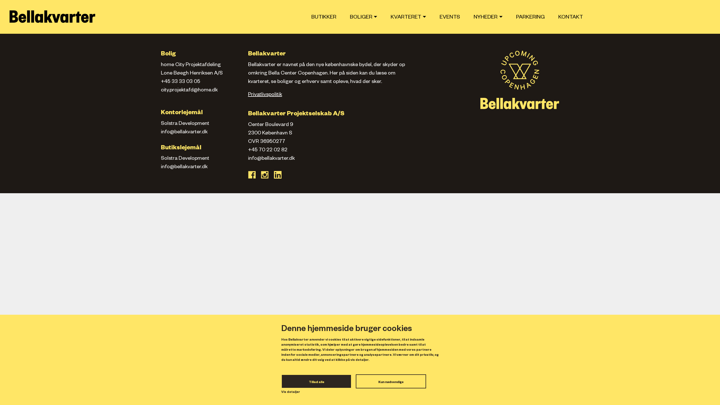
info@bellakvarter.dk (184, 132)
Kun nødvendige (391, 382)
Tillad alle (316, 382)
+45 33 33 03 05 (180, 82)
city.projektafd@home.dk (189, 90)
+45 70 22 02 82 (267, 150)
